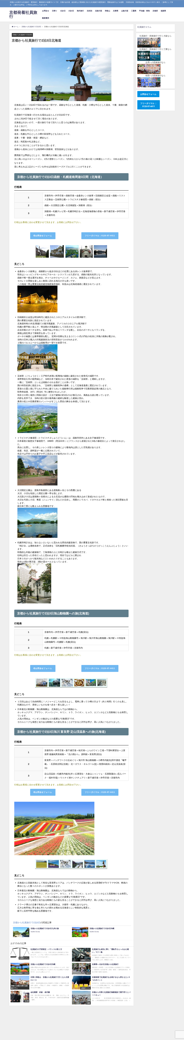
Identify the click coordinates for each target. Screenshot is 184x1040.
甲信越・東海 (144, 11)
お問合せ (45, 11)
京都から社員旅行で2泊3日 (22, 35)
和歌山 (107, 11)
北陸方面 (98, 11)
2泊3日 (71, 11)
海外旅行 (80, 11)
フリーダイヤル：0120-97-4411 (100, 236)
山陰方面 (124, 11)
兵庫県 (115, 11)
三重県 (133, 11)
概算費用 (45, 18)
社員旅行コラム (144, 27)
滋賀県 (163, 11)
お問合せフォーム (43, 236)
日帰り (54, 11)
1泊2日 (63, 11)
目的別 (89, 11)
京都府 (155, 11)
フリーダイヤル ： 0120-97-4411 (148, 105)
